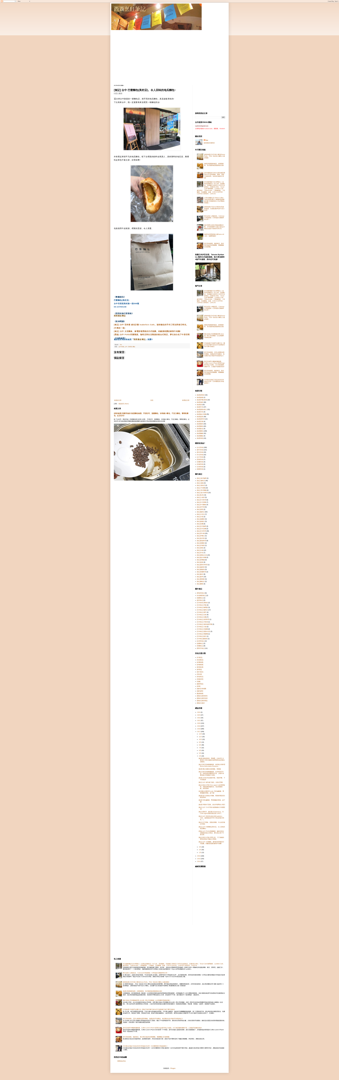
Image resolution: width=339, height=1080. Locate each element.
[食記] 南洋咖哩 (201, 478)
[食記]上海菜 (201, 497)
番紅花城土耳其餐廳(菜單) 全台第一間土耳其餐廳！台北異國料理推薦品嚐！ (214, 335)
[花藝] (198, 681)
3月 (200, 847)
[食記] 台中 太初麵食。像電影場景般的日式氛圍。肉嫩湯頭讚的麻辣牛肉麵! (147, 331)
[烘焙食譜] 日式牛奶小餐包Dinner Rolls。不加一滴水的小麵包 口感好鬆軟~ (214, 156)
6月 (200, 750)
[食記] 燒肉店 (201, 485)
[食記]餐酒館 (201, 579)
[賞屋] (198, 686)
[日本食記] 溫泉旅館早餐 (204, 624)
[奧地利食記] (201, 593)
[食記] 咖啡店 (201, 480)
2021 (199, 720)
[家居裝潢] (200, 667)
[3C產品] (199, 657)
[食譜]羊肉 (200, 412)
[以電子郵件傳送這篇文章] (115, 93)
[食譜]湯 (199, 404)
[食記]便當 (200, 509)
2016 (199, 856)
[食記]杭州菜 (201, 538)
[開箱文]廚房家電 (202, 696)
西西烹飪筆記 (130, 9)
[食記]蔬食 (200, 562)
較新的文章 (117, 400)
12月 (200, 734)
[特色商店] (200, 676)
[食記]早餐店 (201, 536)
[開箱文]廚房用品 (202, 700)
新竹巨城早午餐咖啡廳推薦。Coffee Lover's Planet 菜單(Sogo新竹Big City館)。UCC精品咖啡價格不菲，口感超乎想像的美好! (162, 1028)
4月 (200, 756)
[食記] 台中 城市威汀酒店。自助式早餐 (211, 782)
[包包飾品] (200, 660)
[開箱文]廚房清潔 (202, 698)
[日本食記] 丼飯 (201, 605)
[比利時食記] (201, 641)
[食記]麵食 (200, 584)
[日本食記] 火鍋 (201, 626)
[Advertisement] (167, 42)
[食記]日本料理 (201, 531)
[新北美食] (200, 452)
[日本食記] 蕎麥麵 (202, 634)
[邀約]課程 (200, 691)
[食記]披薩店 (201, 521)
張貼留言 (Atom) (123, 403)
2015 (199, 858)
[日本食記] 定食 (201, 614)
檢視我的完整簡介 (209, 143)
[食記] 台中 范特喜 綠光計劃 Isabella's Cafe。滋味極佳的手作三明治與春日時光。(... (211, 817)
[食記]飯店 (200, 574)
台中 (126, 346)
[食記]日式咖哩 (201, 526)
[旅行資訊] (200, 672)
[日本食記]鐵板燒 (202, 638)
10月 (200, 739)
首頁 (151, 400)
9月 (200, 742)
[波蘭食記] (200, 643)
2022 (199, 718)
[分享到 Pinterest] (121, 93)
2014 (199, 861)
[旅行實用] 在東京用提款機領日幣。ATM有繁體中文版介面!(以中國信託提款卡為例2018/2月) (214, 226)
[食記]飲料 (200, 576)
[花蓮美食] (200, 464)
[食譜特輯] (200, 438)
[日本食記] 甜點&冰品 (203, 631)
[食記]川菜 (200, 516)
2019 (199, 726)
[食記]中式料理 (201, 500)
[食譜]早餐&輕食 (202, 400)
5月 (200, 753)
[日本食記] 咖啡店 (202, 610)
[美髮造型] (200, 679)
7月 (200, 747)
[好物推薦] (200, 664)
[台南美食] (200, 466)
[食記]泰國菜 (201, 543)
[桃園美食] (200, 469)
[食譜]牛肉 (200, 407)
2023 (199, 715)
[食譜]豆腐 (200, 421)
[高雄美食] (200, 459)
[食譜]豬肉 (200, 424)
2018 (199, 729)
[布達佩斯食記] (201, 595)
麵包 (134, 346)
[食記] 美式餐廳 (201, 490)
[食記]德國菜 (201, 519)
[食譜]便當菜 (201, 395)
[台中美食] (121, 346)
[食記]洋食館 (201, 545)
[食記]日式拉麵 (201, 528)
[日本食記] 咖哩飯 (202, 607)
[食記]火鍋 (200, 550)
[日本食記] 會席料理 (203, 619)
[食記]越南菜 (201, 567)
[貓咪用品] (200, 684)
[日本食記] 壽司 (201, 612)
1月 (200, 852)
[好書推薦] (200, 662)
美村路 (130, 346)
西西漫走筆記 (120, 316)
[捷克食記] (200, 600)
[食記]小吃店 (201, 514)
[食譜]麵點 (200, 436)
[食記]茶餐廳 (201, 560)
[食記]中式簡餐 (201, 502)
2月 (200, 849)
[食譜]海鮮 (200, 402)
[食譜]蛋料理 (201, 419)
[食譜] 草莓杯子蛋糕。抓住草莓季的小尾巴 (212, 804)
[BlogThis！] (116, 93)
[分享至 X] (118, 93)
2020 (199, 723)
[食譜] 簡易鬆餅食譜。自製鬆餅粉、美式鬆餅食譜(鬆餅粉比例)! (142, 991)
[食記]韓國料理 (201, 572)
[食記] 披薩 (200, 483)
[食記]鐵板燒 (201, 569)
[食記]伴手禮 (201, 507)
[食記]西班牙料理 (202, 564)
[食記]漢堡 (200, 548)
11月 (200, 736)
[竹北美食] (200, 454)
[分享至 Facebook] (120, 93)
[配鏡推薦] (200, 693)
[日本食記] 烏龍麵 (202, 629)
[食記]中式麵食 (201, 504)
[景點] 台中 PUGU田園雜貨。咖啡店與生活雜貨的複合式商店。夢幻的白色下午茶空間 (152, 334)
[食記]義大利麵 (201, 557)
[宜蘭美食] (200, 462)
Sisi (207, 140)
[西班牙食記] (201, 648)
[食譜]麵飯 (200, 433)
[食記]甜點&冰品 (202, 555)
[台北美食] (200, 447)
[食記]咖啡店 (201, 512)
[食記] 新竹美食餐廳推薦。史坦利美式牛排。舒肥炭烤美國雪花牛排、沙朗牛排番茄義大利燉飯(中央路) (211, 773)
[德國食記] (200, 598)
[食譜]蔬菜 (200, 416)
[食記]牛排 (200, 552)
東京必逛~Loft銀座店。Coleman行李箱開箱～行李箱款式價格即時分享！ (214, 217)
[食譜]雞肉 (200, 426)
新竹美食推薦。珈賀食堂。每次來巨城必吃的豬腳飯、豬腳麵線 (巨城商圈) (214, 245)
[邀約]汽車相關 (201, 688)
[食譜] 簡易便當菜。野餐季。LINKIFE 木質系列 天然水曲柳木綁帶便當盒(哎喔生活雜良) (212, 760)
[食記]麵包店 (201, 581)
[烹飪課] (199, 674)
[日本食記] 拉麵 (201, 617)
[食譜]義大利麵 (201, 414)
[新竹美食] (200, 450)
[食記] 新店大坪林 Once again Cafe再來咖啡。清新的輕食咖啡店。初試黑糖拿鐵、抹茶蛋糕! (212, 786)
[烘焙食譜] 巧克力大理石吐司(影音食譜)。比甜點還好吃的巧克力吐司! (214, 208)
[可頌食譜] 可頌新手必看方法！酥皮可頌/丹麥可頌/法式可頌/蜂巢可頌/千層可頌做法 (214, 344)
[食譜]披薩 (200, 397)
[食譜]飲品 (200, 428)
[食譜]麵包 (200, 431)
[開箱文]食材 (201, 703)
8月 (200, 745)
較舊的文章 (185, 400)
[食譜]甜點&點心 (202, 409)
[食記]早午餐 (201, 533)
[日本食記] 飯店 (201, 636)
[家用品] (199, 669)
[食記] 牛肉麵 (201, 488)
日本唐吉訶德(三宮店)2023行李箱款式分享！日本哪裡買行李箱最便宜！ (214, 381)
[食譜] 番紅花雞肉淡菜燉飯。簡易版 (210, 769)
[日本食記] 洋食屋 (202, 622)
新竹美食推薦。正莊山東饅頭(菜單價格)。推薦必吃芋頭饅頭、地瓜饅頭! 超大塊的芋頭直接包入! (214, 353)
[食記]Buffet (200, 495)
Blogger (172, 1068)
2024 (199, 712)
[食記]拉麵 (200, 524)
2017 (199, 731)
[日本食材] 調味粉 (202, 602)
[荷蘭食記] (200, 646)
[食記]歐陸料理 (201, 540)
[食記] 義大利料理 (202, 492)
